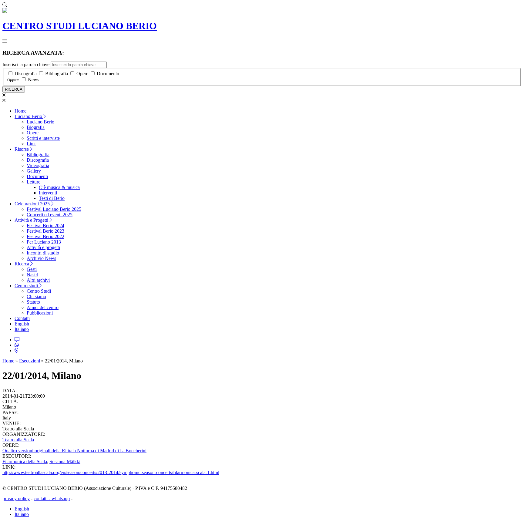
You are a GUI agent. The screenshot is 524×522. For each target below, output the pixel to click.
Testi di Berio (52, 198)
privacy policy (16, 498)
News (33, 79)
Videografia (38, 165)
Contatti (22, 318)
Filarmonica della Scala (24, 461)
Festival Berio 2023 (45, 231)
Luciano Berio (29, 116)
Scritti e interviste (43, 138)
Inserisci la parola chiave (25, 64)
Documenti (37, 176)
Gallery (34, 170)
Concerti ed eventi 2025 (49, 214)
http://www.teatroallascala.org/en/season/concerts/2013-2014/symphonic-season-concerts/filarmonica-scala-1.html (110, 472)
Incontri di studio (43, 252)
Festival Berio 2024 (45, 225)
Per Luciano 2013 (44, 241)
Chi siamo (36, 296)
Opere (82, 73)
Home (20, 110)
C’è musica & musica (59, 187)
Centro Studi (39, 291)
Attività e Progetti (32, 220)
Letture (33, 181)
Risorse (22, 149)
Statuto (33, 302)
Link (31, 143)
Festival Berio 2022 (45, 236)
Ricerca (22, 263)
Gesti (32, 269)
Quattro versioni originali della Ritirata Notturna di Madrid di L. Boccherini (74, 450)
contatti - (43, 498)
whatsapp (61, 498)
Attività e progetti (43, 247)
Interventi (48, 192)
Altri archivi (38, 280)
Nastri (32, 274)
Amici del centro (43, 307)
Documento (108, 73)
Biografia (36, 127)
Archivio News (41, 258)
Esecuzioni (29, 360)
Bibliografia (56, 73)
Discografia (26, 73)
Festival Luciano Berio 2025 (54, 209)
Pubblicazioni (40, 312)
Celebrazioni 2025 (33, 203)
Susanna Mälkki (64, 461)
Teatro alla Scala (18, 439)
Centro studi (27, 285)
